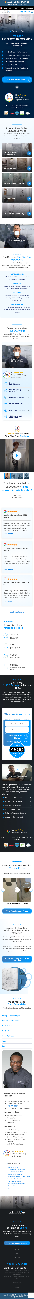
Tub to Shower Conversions (16, 1169)
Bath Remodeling (12, 1167)
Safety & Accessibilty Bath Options (18, 1176)
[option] (17, 890)
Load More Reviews (17, 612)
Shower (10, 8)
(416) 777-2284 (12, 1106)
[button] (17, 79)
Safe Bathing (29, 8)
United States (17, 1282)
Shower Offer (11, 1186)
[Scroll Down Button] (17, 87)
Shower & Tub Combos (14, 1174)
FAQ (8, 1188)
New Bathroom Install (14, 1181)
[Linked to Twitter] (17, 1251)
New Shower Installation (15, 1172)
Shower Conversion (19, 8)
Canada (17, 1287)
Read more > (8, 534)
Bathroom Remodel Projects (16, 1183)
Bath (5, 8)
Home (6, 1163)
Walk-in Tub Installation (15, 1179)
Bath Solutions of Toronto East (17, 1268)
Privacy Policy (17, 1257)
